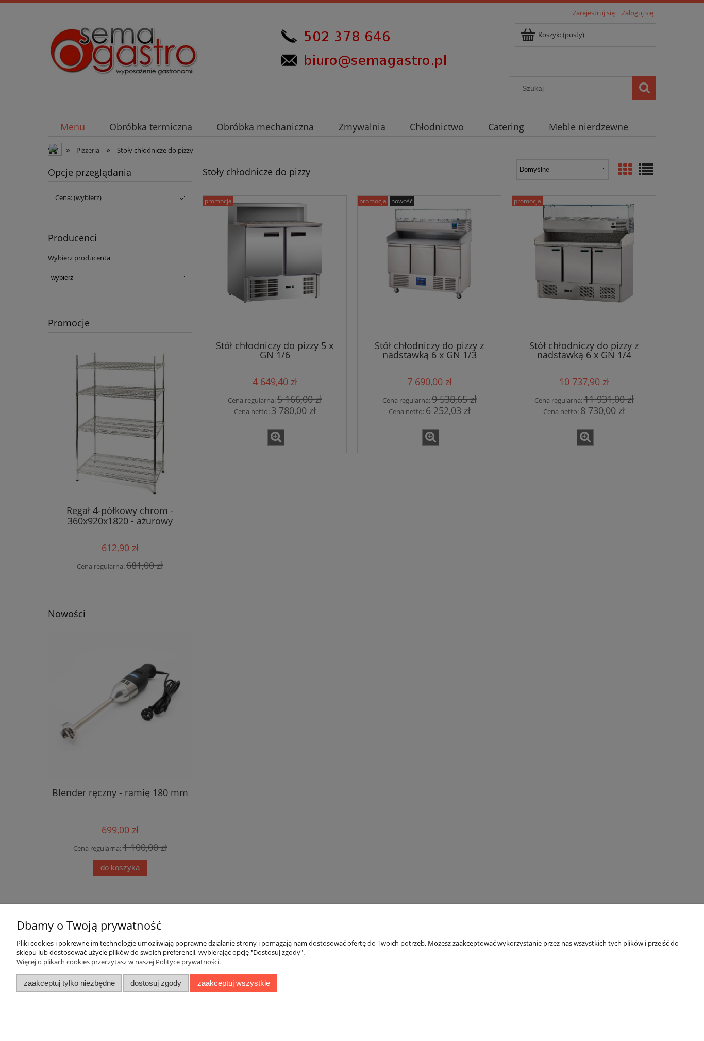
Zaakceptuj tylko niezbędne (69, 983)
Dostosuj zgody (155, 983)
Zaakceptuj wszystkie (233, 983)
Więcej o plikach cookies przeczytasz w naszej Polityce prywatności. (118, 961)
